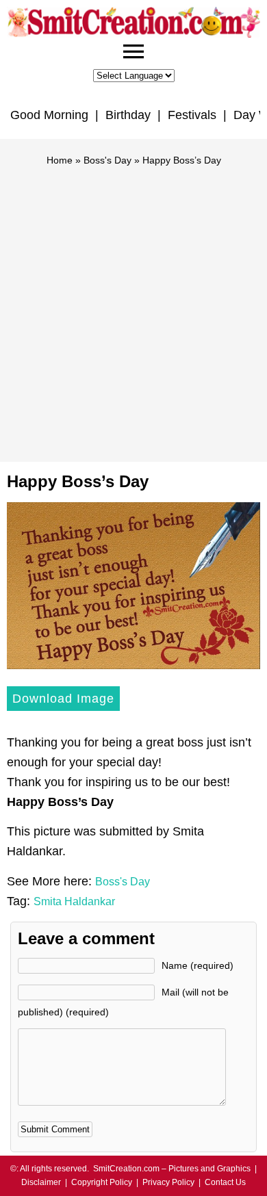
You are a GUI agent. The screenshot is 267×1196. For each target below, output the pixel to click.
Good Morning (49, 115)
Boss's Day (107, 160)
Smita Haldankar (74, 901)
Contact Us (225, 1182)
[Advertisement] (133, 307)
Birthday (128, 115)
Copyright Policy (101, 1182)
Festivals (192, 115)
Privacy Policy (168, 1182)
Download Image (63, 698)
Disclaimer (41, 1182)
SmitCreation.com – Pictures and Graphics (172, 1168)
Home (60, 160)
